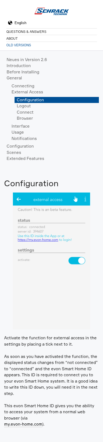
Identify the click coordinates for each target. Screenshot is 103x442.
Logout (24, 105)
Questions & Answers (26, 32)
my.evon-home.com (23, 424)
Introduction (19, 65)
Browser (25, 118)
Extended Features (25, 158)
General (14, 78)
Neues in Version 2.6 (27, 59)
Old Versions (18, 45)
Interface (21, 126)
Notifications (24, 138)
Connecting (23, 85)
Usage (18, 132)
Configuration (30, 99)
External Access (27, 91)
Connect (25, 112)
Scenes (14, 152)
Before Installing (23, 71)
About (12, 38)
